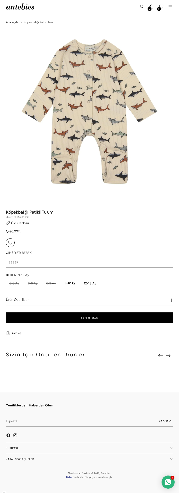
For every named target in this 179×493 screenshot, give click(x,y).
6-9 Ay (51, 283)
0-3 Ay (14, 283)
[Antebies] (20, 6)
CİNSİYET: (19, 253)
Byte (69, 477)
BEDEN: (17, 275)
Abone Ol (166, 421)
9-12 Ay (70, 283)
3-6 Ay (33, 283)
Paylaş (17, 333)
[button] (17, 223)
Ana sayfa (12, 22)
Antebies (105, 473)
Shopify (89, 477)
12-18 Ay (90, 283)
